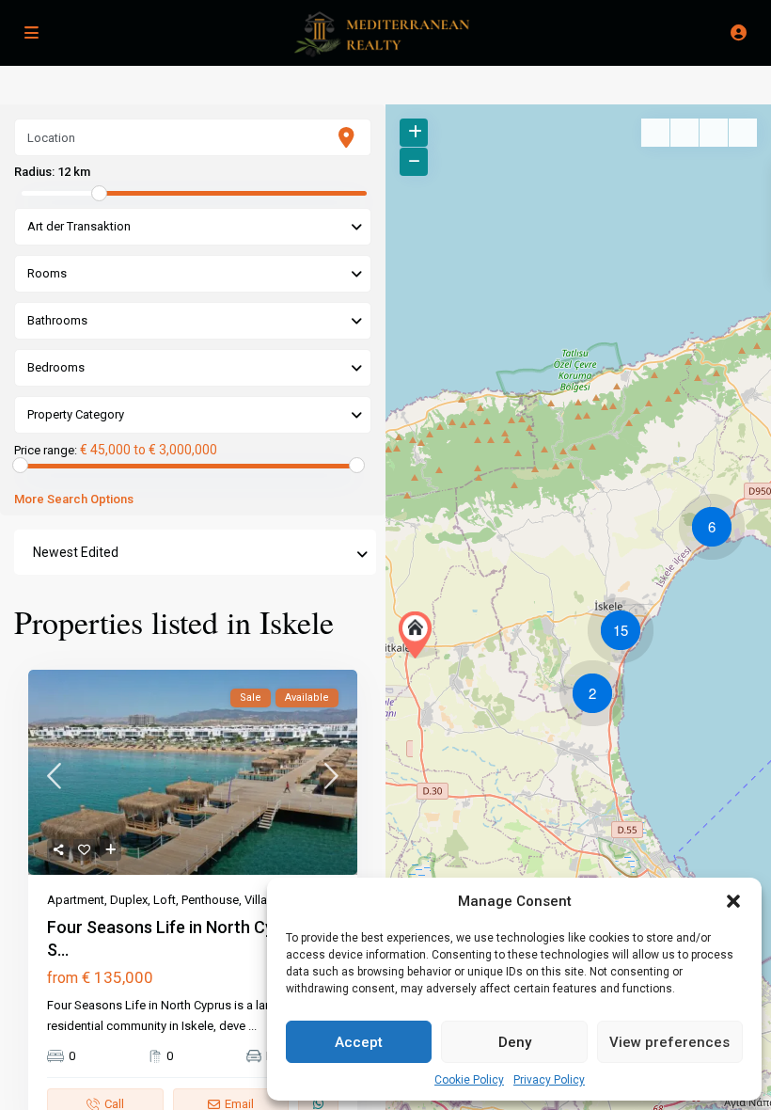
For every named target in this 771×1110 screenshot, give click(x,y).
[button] (733, 901)
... (252, 1026)
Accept (359, 1042)
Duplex (129, 900)
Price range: (45, 450)
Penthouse (210, 900)
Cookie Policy (469, 1079)
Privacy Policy (549, 1079)
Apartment (75, 900)
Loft (164, 900)
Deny (514, 1042)
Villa (255, 900)
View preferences (669, 1042)
